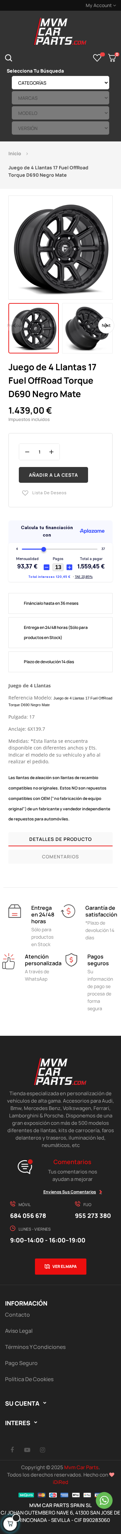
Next (106, 325)
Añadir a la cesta (53, 475)
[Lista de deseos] (97, 57)
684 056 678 (28, 1215)
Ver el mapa (64, 1266)
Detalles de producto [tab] (60, 839)
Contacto (17, 1314)
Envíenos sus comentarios (69, 1192)
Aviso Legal (19, 1330)
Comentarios (60, 856)
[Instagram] (42, 1450)
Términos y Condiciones (35, 1347)
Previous (15, 325)
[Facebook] (12, 1450)
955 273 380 (93, 1215)
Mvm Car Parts (81, 1467)
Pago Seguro (21, 1363)
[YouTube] (27, 1450)
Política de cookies (29, 1379)
